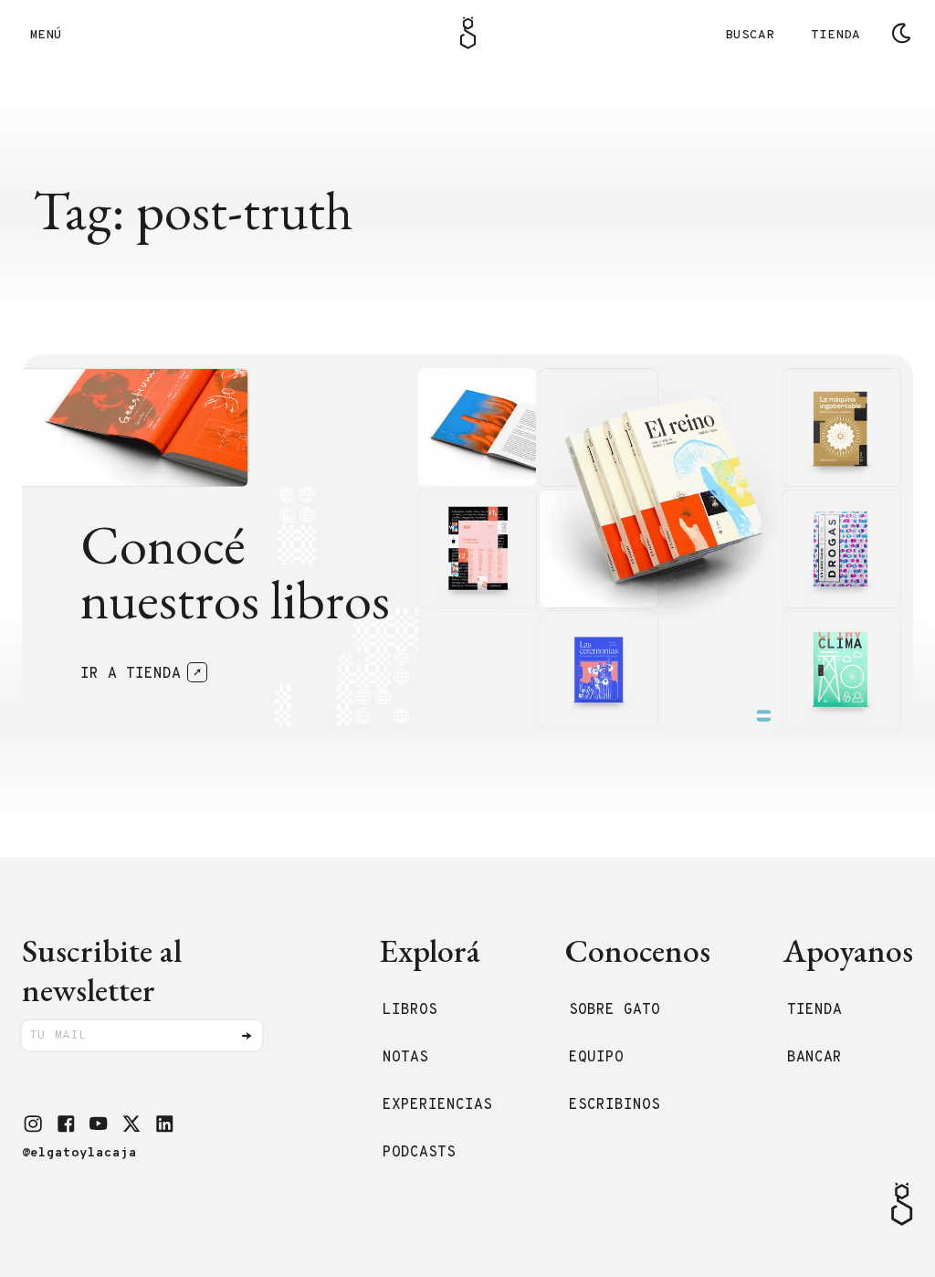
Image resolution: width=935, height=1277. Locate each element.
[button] (33, 1124)
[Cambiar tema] (901, 33)
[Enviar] (246, 1036)
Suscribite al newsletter (102, 970)
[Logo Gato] (468, 32)
